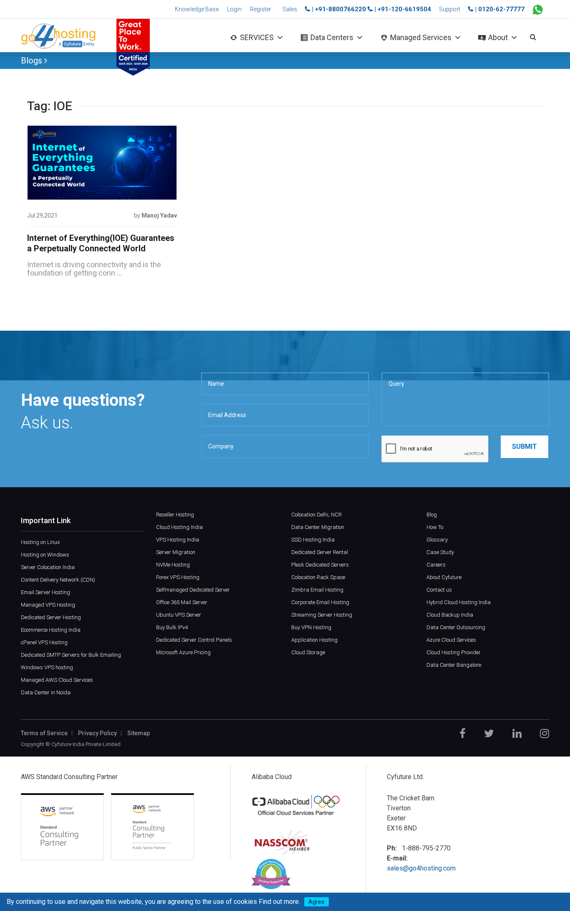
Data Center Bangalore (453, 665)
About (498, 37)
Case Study (440, 552)
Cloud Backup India (449, 615)
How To (434, 527)
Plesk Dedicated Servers (320, 565)
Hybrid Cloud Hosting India (458, 602)
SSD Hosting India (313, 539)
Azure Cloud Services (451, 640)
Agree (316, 901)
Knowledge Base (197, 9)
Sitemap (138, 733)
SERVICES (257, 37)
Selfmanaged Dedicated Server (193, 590)
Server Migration (175, 552)
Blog (431, 514)
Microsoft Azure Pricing (183, 652)
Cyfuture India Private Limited (86, 744)
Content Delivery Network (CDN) (58, 580)
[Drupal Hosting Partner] (271, 874)
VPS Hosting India (177, 539)
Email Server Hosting (45, 592)
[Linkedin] (517, 733)
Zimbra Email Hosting (317, 590)
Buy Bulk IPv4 (172, 627)
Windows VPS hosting (47, 667)
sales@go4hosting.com (421, 868)
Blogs (32, 61)
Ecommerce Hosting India (51, 630)
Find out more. (279, 902)
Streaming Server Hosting (321, 615)
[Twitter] (489, 733)
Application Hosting (314, 640)
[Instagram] (544, 733)
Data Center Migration (317, 527)
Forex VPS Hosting (177, 577)
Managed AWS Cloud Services (57, 680)
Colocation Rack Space (318, 577)
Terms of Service (44, 733)
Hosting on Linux (40, 542)
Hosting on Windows (45, 555)
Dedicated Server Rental (319, 552)
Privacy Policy (97, 733)
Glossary (437, 539)
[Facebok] (462, 733)
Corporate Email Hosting (320, 602)
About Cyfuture (444, 577)
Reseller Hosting (175, 514)
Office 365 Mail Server (181, 602)
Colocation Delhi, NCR (316, 514)
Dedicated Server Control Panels (194, 640)
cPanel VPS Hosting (44, 642)
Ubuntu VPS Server (178, 615)
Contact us (439, 590)
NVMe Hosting (173, 565)
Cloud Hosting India (179, 527)
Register (260, 9)
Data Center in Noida (46, 692)
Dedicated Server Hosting (51, 617)
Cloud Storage (308, 652)
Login (234, 9)
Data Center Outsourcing (455, 627)
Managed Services (420, 37)
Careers (436, 565)
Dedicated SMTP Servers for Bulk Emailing (71, 655)
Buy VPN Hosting (311, 627)
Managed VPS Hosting (48, 605)
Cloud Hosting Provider (453, 652)
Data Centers (331, 37)
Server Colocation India (48, 567)
